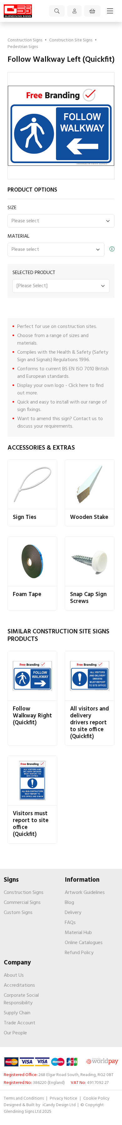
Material (18, 236)
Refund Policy (79, 953)
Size (12, 208)
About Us (14, 975)
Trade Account (19, 1023)
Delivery (73, 912)
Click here (78, 386)
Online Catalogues (84, 943)
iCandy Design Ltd (60, 1105)
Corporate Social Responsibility (21, 999)
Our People (15, 1033)
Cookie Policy (96, 1098)
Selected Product (34, 273)
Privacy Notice (63, 1098)
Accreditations (19, 985)
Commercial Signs (22, 902)
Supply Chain (17, 1013)
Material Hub (78, 933)
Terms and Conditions (24, 1098)
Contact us (85, 419)
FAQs (70, 923)
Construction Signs (25, 40)
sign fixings (28, 410)
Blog (69, 902)
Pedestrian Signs (23, 46)
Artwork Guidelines (85, 892)
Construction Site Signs (70, 40)
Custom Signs (18, 912)
